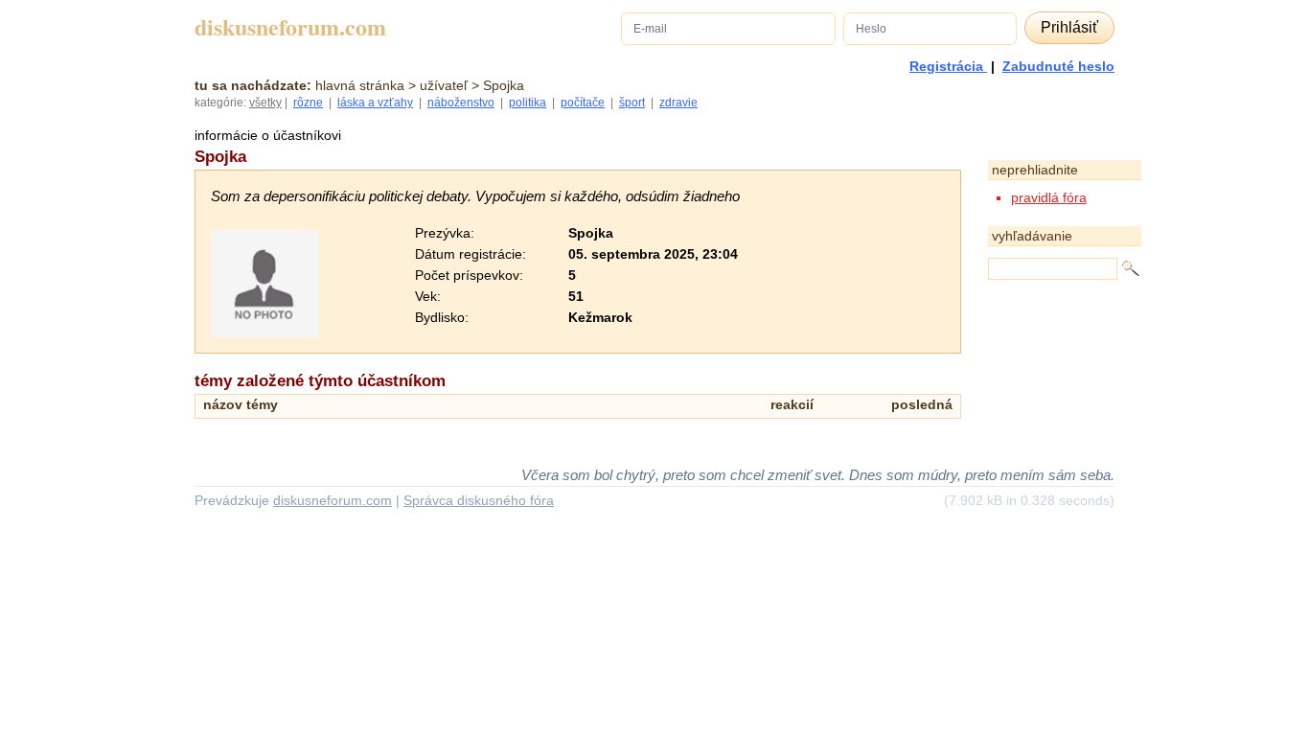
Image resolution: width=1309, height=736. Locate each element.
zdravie (678, 102)
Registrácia (948, 66)
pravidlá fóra (1049, 197)
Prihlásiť (1069, 27)
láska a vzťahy (375, 102)
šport (632, 102)
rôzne (308, 102)
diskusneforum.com (290, 27)
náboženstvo (460, 102)
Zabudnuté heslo (1058, 66)
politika (527, 102)
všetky (265, 102)
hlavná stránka (359, 85)
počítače (583, 102)
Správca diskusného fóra (478, 500)
